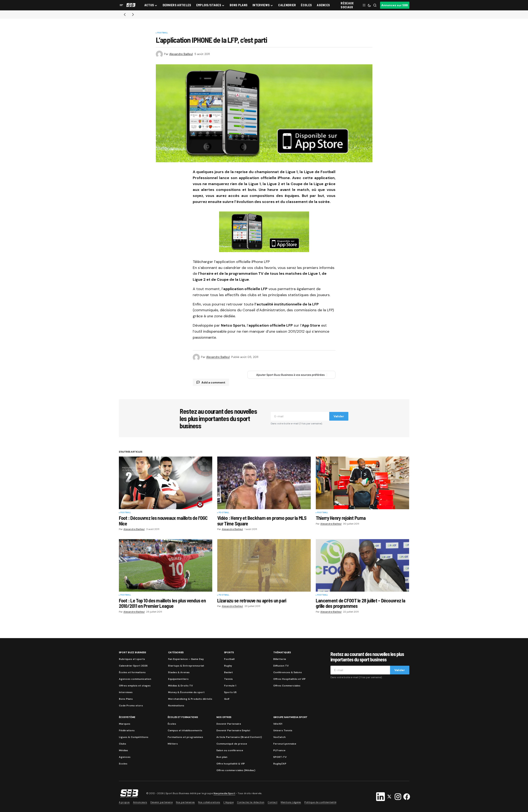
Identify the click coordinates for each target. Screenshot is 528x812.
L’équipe (228, 802)
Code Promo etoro (131, 705)
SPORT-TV (280, 757)
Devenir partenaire (161, 802)
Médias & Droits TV (180, 685)
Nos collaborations (209, 802)
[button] (121, 5)
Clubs (122, 743)
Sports (229, 652)
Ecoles (123, 763)
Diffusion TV (281, 665)
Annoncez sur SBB (394, 5)
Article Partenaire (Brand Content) (239, 737)
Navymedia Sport (224, 793)
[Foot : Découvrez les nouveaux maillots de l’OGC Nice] (165, 483)
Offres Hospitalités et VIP (289, 679)
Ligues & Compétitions (133, 737)
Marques (124, 723)
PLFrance (279, 750)
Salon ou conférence (229, 750)
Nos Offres (224, 717)
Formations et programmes (185, 737)
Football (162, 33)
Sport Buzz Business (132, 652)
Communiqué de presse (231, 743)
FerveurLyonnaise (284, 743)
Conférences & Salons (287, 672)
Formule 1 (230, 685)
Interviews (126, 692)
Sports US (230, 692)
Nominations (176, 705)
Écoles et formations (132, 672)
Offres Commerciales (286, 685)
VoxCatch (279, 737)
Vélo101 (277, 723)
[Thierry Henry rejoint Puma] (362, 483)
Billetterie (279, 659)
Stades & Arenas (179, 672)
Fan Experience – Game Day (186, 659)
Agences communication (135, 679)
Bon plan (221, 757)
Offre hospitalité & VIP (230, 763)
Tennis (228, 679)
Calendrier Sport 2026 (133, 665)
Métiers (173, 743)
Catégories (176, 652)
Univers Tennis (282, 730)
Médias (123, 750)
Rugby (228, 665)
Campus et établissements (185, 730)
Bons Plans (126, 699)
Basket (228, 672)
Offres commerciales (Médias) (235, 770)
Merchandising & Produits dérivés (190, 699)
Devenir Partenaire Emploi (233, 730)
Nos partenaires (185, 802)
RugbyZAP (279, 763)
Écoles (172, 723)
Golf (226, 699)
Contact (272, 802)
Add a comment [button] (213, 382)
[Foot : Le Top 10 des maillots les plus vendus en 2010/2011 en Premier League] (165, 565)
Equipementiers (178, 679)
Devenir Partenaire (228, 723)
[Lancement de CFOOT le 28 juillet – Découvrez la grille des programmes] (362, 565)
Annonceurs (140, 802)
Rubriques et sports (132, 659)
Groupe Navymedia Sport (290, 717)
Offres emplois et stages (135, 685)
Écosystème (127, 717)
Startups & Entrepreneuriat (186, 665)
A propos (124, 802)
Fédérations (127, 730)
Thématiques (282, 652)
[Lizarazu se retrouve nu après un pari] (264, 565)
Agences (124, 757)
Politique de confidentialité (320, 802)
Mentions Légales (291, 802)
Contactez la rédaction (250, 802)
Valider (339, 416)
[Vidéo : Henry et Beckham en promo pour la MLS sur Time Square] (264, 483)
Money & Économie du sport (186, 692)
